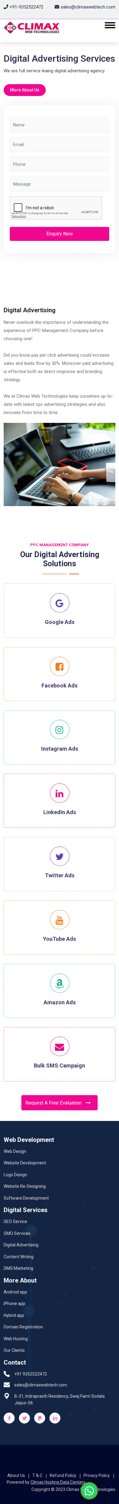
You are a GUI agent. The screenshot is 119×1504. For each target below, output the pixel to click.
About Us (16, 1475)
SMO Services (17, 1233)
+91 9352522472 (30, 1374)
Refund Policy (63, 1475)
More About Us (24, 89)
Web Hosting (16, 1338)
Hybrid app (14, 1315)
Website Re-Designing (25, 1186)
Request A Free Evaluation (54, 1103)
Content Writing (19, 1256)
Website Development (25, 1162)
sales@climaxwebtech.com (40, 1384)
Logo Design (15, 1174)
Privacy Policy (97, 1475)
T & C (37, 1475)
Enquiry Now (59, 234)
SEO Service (15, 1221)
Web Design (15, 1151)
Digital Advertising (21, 1244)
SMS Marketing (18, 1268)
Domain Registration (23, 1326)
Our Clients (14, 1350)
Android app (15, 1292)
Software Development (26, 1198)
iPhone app (14, 1303)
